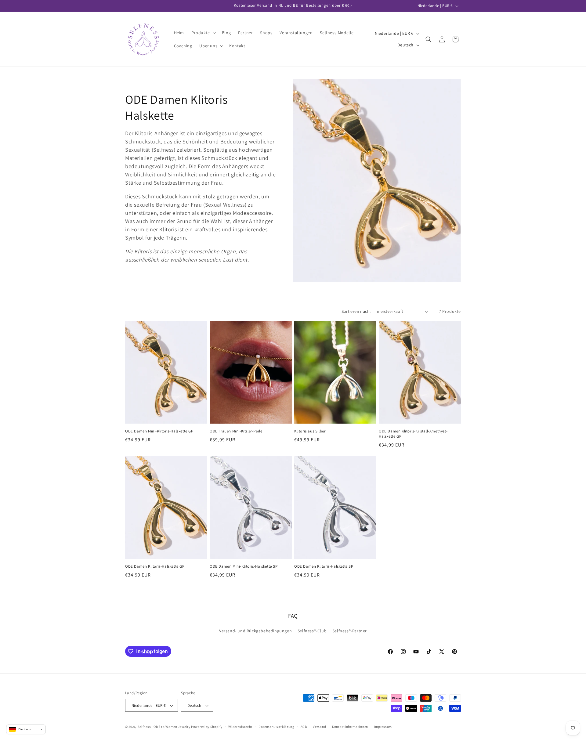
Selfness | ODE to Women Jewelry (164, 727)
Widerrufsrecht (240, 727)
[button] (203, 32)
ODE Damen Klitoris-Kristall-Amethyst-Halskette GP (413, 434)
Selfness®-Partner (349, 630)
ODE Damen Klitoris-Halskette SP (323, 566)
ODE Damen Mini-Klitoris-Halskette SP (244, 566)
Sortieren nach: (356, 311)
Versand (319, 727)
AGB (304, 727)
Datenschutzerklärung (277, 727)
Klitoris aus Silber (309, 431)
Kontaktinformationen (350, 727)
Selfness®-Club (312, 630)
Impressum (383, 727)
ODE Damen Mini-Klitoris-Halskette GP (159, 431)
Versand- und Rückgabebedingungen (255, 630)
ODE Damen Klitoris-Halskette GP (155, 566)
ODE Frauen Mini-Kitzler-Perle (236, 431)
